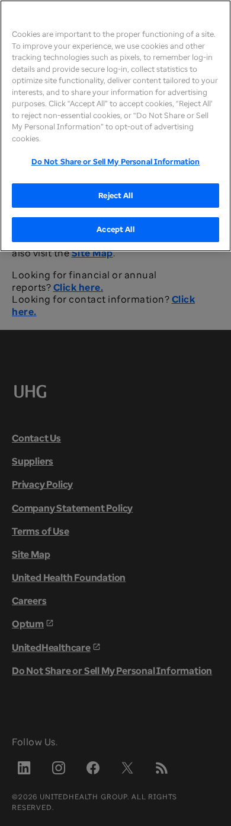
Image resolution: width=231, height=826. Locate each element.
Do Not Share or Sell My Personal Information (115, 161)
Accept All (115, 229)
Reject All (115, 195)
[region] (115, 126)
